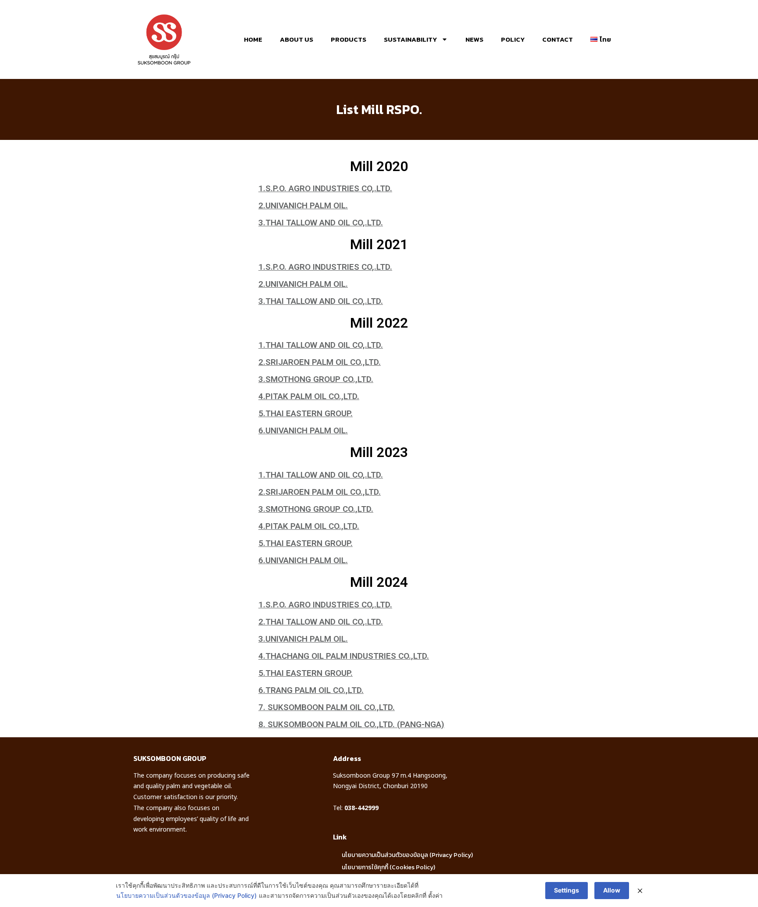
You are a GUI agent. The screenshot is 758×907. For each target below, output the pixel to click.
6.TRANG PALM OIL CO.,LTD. (311, 690)
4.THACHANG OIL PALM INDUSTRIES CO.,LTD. (343, 656)
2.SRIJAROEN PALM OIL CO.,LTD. (319, 362)
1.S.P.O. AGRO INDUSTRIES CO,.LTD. (325, 188)
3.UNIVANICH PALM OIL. (303, 639)
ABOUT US (296, 39)
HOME (253, 39)
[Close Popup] (640, 891)
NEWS (474, 39)
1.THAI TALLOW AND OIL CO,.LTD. (320, 345)
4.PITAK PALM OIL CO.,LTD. (308, 396)
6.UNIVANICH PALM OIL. (303, 430)
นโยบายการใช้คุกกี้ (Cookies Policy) (388, 867)
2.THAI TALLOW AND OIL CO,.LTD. (320, 622)
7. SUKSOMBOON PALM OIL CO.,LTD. (326, 707)
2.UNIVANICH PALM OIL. (303, 205)
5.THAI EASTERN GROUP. (305, 413)
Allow (611, 890)
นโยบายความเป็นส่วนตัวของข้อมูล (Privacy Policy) (407, 855)
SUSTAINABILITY (410, 39)
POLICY (513, 39)
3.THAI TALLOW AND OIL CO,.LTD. (320, 223)
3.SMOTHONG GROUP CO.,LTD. (315, 379)
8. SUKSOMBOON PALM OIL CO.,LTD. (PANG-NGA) (351, 724)
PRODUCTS (348, 39)
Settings (566, 890)
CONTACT (557, 39)
